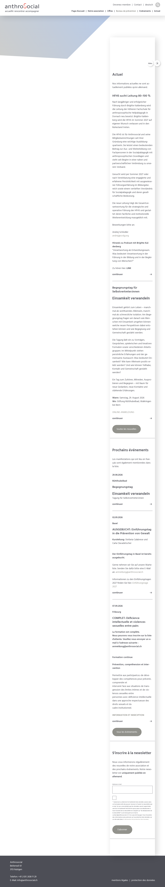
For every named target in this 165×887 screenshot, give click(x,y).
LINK (128, 268)
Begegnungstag (122, 487)
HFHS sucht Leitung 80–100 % (131, 96)
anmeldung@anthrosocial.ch (129, 572)
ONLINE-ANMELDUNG (123, 412)
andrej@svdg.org (120, 236)
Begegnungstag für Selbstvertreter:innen (126, 290)
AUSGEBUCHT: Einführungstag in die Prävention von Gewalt (131, 531)
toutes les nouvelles (126, 429)
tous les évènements (127, 732)
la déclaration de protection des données (136, 819)
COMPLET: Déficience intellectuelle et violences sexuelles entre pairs (128, 622)
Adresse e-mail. (117, 784)
